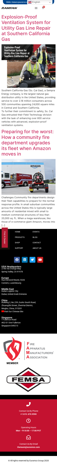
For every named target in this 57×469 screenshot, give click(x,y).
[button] (36, 8)
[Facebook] (17, 260)
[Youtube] (40, 260)
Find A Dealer (5, 237)
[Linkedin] (25, 260)
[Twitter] (32, 260)
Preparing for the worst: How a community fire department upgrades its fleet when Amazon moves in (27, 143)
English (36, 2)
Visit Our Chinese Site (13, 311)
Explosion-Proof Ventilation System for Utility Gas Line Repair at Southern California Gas (25, 28)
